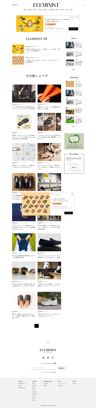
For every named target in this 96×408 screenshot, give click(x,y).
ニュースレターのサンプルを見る (74, 170)
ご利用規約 (60, 385)
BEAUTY (35, 9)
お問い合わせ (46, 383)
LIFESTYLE (45, 9)
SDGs (71, 9)
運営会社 (20, 385)
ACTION (67, 9)
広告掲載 (45, 385)
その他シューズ (17, 71)
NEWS (25, 9)
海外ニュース (80, 117)
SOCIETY (62, 9)
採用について (75, 383)
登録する (74, 167)
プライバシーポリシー (62, 383)
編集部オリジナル (80, 81)
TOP (13, 71)
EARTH (57, 9)
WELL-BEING (51, 9)
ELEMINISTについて (22, 383)
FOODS (39, 9)
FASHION (30, 9)
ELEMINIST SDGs (22, 387)
